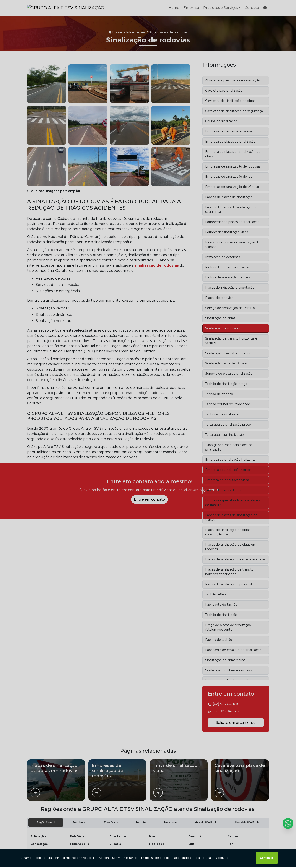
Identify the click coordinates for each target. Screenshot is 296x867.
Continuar (266, 857)
